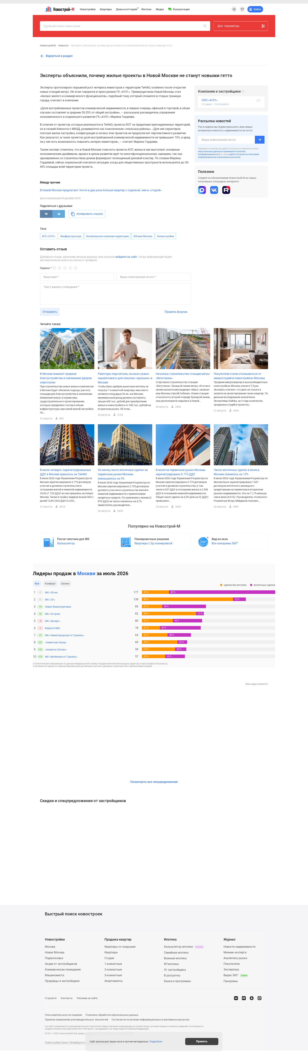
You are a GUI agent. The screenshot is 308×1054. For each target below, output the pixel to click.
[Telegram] (58, 214)
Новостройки (88, 9)
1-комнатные (113, 964)
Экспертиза (231, 969)
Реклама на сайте (87, 998)
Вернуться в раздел (59, 56)
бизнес (65, 583)
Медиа (160, 9)
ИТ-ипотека (171, 964)
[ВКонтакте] (46, 214)
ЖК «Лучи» (51, 592)
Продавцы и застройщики (62, 981)
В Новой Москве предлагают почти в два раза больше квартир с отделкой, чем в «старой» (100, 190)
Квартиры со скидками (119, 946)
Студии (109, 958)
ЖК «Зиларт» (52, 621)
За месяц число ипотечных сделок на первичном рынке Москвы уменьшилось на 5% (123, 474)
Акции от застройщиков (61, 964)
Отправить (50, 311)
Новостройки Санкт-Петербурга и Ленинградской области (79, 1042)
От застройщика (175, 969)
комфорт (50, 583)
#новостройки (165, 236)
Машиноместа (54, 975)
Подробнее (155, 1041)
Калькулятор (66, 543)
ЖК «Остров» (53, 613)
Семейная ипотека (176, 952)
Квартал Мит (52, 628)
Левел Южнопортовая (58, 606)
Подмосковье (54, 958)
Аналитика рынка (235, 958)
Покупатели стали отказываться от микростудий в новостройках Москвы (239, 376)
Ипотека (146, 9)
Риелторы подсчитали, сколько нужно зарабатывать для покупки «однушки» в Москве (125, 378)
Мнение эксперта (235, 952)
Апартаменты (113, 981)
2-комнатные (113, 969)
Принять (201, 1041)
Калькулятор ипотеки (183, 946)
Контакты (67, 998)
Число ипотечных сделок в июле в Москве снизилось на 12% (236, 472)
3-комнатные (113, 975)
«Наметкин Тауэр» (56, 642)
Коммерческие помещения (63, 969)
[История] (234, 9)
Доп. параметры (228, 26)
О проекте (51, 998)
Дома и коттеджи (126, 9)
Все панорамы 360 (225, 543)
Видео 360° (235, 975)
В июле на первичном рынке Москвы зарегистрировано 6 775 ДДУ (180, 472)
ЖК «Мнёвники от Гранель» (61, 656)
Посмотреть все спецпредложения (154, 782)
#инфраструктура (70, 236)
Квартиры (106, 9)
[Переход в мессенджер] (259, 998)
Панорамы (231, 981)
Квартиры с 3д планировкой (153, 543)
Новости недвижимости (239, 946)
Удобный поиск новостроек (62, 26)
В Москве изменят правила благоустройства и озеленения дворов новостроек (66, 378)
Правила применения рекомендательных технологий (76, 1019)
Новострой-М (48, 45)
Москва (50, 946)
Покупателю (232, 964)
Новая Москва (54, 952)
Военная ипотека (175, 958)
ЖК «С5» (50, 599)
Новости (63, 45)
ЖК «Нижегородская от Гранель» (64, 635)
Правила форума (176, 311)
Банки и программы (177, 981)
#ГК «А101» (48, 236)
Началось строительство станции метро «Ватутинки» (183, 376)
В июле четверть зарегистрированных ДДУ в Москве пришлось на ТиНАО (65, 472)
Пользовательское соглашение (63, 1015)
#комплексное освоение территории (107, 236)
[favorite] (242, 9)
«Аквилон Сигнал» (56, 649)
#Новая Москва (143, 236)
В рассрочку (172, 975)
